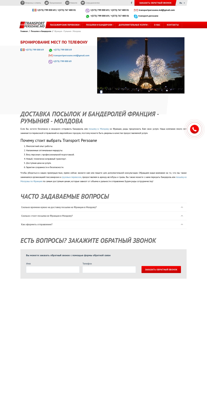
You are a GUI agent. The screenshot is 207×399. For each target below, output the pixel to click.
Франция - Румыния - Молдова (67, 31)
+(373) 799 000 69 (46, 10)
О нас (157, 24)
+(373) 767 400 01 (67, 10)
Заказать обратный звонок (161, 269)
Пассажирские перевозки (64, 24)
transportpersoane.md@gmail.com (157, 10)
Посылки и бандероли (99, 24)
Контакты (173, 24)
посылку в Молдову (99, 128)
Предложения (55, 3)
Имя (28, 263)
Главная (24, 31)
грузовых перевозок (71, 177)
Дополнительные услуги (133, 24)
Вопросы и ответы (33, 3)
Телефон (87, 263)
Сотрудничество (93, 3)
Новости (73, 3)
